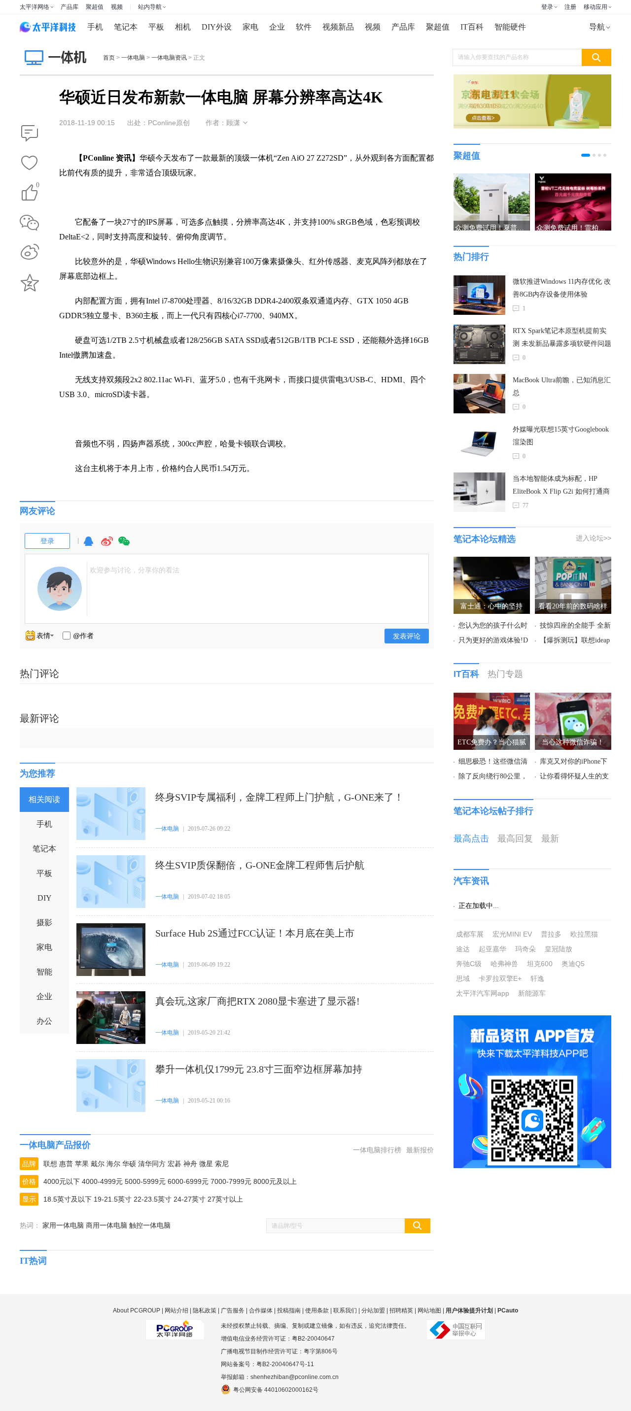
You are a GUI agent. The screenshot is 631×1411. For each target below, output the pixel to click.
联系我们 (345, 1310)
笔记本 (126, 27)
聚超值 (95, 6)
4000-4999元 (102, 1181)
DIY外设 (217, 27)
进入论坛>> (593, 538)
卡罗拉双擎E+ (500, 978)
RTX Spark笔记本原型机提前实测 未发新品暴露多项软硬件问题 (562, 337)
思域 (463, 978)
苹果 (82, 1164)
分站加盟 (373, 1310)
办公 (44, 1021)
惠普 (66, 1164)
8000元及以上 (275, 1181)
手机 (95, 27)
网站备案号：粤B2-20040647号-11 (267, 1364)
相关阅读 (44, 799)
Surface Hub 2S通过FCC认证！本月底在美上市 (254, 933)
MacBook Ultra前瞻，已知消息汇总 (562, 386)
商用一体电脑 (106, 1225)
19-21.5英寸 (113, 1199)
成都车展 (470, 934)
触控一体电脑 (150, 1225)
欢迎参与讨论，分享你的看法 (134, 570)
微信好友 (29, 223)
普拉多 (551, 934)
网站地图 (429, 1310)
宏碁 (174, 1164)
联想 (50, 1164)
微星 (206, 1164)
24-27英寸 (190, 1199)
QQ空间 (29, 283)
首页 (109, 57)
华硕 (129, 1164)
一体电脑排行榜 (377, 1150)
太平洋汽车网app (482, 993)
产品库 (69, 6)
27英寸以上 (225, 1199)
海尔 (113, 1164)
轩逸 (537, 978)
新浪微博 (29, 253)
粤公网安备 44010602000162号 (275, 1389)
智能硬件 (510, 27)
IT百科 (472, 27)
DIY (44, 898)
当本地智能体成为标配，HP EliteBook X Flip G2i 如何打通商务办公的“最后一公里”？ (561, 486)
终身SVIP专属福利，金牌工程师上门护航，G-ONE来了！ (279, 797)
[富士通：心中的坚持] (492, 562)
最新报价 (420, 1150)
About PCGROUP (136, 1310)
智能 (44, 972)
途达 (463, 949)
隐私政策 (204, 1310)
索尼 (222, 1164)
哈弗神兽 (504, 964)
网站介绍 (176, 1310)
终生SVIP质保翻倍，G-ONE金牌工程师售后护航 (259, 865)
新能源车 (532, 993)
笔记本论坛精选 (485, 539)
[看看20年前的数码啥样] (573, 562)
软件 (304, 27)
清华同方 (152, 1164)
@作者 (83, 635)
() (37, 186)
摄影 (44, 922)
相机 (183, 27)
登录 (547, 6)
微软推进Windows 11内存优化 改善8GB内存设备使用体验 (562, 288)
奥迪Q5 (573, 964)
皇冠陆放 (558, 949)
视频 (117, 6)
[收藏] (29, 163)
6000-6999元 (188, 1181)
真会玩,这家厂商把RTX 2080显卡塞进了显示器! (257, 1001)
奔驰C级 (469, 964)
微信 (124, 545)
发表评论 (407, 636)
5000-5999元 (145, 1181)
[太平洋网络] (175, 1325)
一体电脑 (133, 57)
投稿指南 (289, 1310)
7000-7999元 (230, 1181)
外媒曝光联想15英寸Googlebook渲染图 (561, 436)
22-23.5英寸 (153, 1199)
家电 (250, 27)
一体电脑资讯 (169, 57)
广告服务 (233, 1310)
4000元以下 (61, 1181)
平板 (156, 27)
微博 (107, 545)
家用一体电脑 (63, 1225)
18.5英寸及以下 (67, 1199)
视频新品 (338, 27)
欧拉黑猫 (584, 934)
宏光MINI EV (512, 934)
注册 (570, 6)
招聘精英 (401, 1310)
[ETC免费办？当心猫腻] (492, 698)
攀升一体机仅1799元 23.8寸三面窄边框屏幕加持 (258, 1069)
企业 (277, 27)
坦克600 (540, 964)
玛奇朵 (525, 949)
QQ (88, 545)
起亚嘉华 (492, 949)
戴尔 (98, 1164)
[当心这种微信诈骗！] (573, 698)
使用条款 (317, 1310)
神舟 (190, 1164)
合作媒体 (261, 1310)
